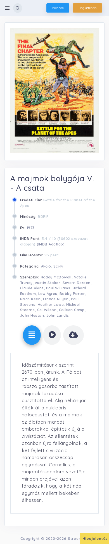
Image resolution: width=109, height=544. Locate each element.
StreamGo (78, 538)
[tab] (32, 335)
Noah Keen (30, 299)
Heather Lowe (51, 304)
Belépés (57, 8)
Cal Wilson (47, 309)
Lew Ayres (48, 293)
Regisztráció (87, 8)
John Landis (57, 315)
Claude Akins (32, 288)
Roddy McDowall (56, 277)
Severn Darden (77, 282)
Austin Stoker (47, 282)
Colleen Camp (72, 309)
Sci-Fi (58, 266)
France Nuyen (56, 299)
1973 (31, 227)
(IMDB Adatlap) (51, 244)
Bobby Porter (72, 293)
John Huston (32, 315)
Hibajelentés (95, 538)
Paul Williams (58, 288)
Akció (46, 266)
